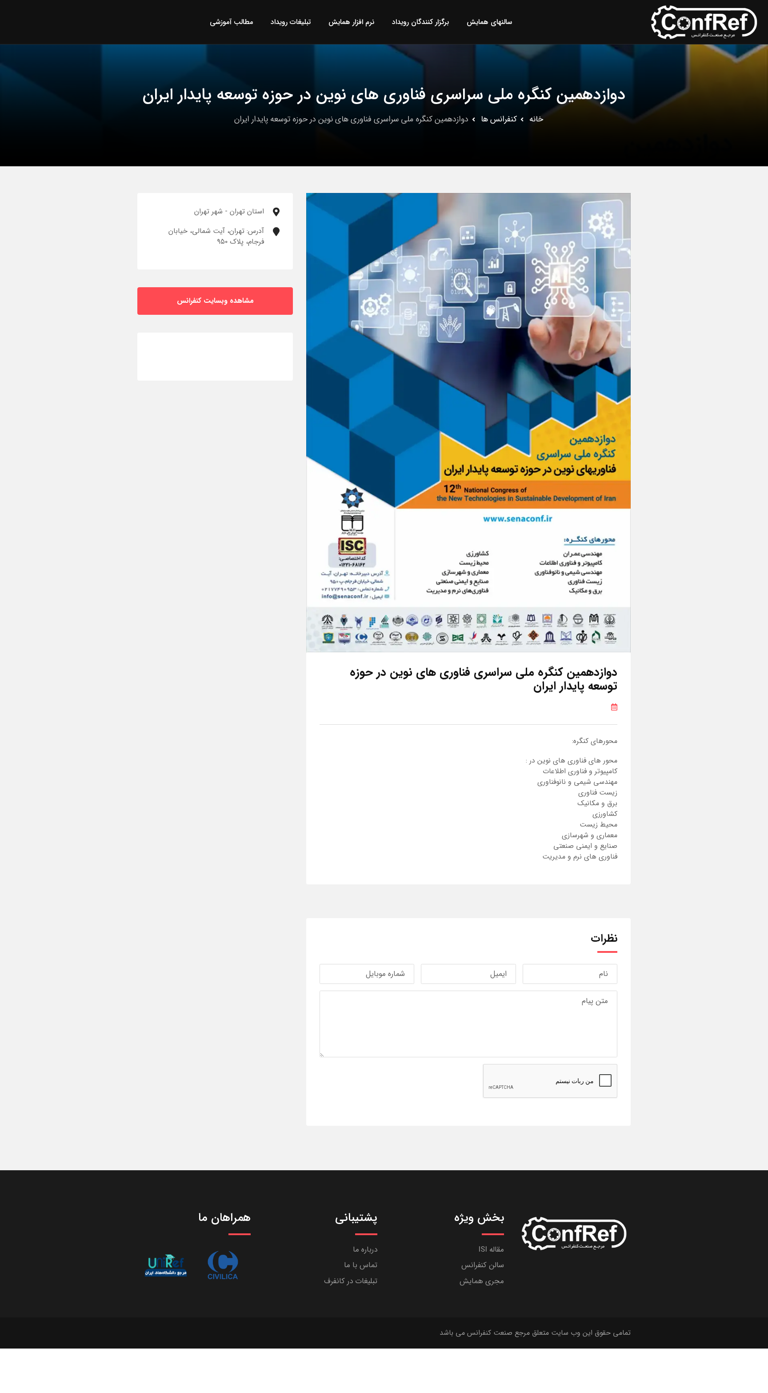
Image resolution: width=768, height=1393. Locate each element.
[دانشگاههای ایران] (165, 1265)
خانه (536, 119)
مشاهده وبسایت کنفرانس (215, 300)
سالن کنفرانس (482, 1265)
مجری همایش (482, 1281)
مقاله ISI (491, 1250)
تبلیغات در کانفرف (350, 1281)
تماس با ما (360, 1265)
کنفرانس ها (499, 119)
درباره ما (365, 1250)
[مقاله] (222, 1265)
